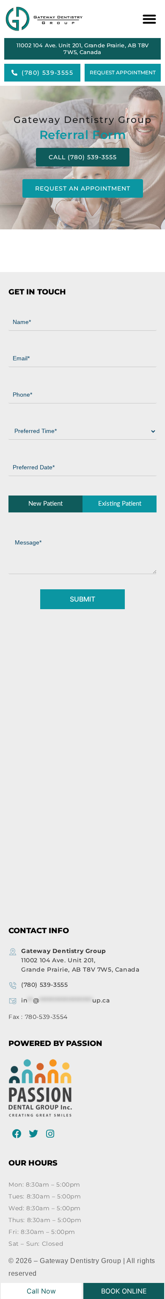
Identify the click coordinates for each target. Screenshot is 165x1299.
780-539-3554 (46, 1017)
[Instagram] (50, 1133)
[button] (148, 19)
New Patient (45, 504)
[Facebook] (16, 1133)
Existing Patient (119, 504)
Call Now (41, 1291)
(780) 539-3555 (44, 985)
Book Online (124, 1291)
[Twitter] (33, 1133)
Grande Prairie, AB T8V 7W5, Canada (80, 960)
